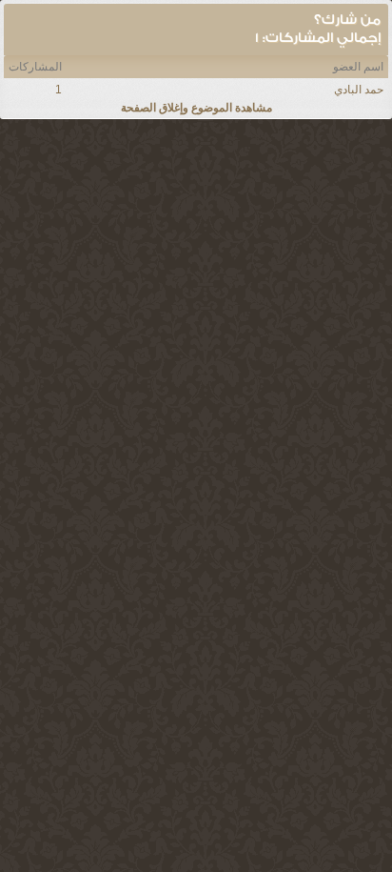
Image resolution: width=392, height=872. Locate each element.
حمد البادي (358, 89)
